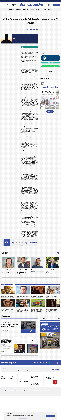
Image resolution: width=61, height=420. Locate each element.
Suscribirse (56, 4)
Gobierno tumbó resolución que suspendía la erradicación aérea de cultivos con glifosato (6, 341)
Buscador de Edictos (46, 9)
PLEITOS (32, 9)
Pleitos (43, 318)
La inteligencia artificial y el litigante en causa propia (51, 270)
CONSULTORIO (18, 9)
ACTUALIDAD (11, 9)
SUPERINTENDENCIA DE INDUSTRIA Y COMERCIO (35, 384)
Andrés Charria (33, 271)
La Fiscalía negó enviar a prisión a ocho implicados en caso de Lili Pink (32, 341)
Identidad (7, 0)
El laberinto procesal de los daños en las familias (10, 325)
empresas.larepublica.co (25, 390)
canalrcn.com (48, 390)
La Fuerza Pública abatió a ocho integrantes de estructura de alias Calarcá (19, 341)
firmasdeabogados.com (37, 390)
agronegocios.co (14, 390)
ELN (47, 0)
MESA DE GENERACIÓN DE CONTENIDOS (34, 377)
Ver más (49, 111)
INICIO (2, 376)
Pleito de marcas (30, 0)
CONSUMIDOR (25, 9)
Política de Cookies (23, 418)
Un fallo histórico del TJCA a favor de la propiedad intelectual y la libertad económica (22, 271)
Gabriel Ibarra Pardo (49, 272)
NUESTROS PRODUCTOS (23, 379)
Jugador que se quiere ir (36, 269)
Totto (36, 0)
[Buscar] (7, 5)
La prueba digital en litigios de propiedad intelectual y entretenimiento (8, 271)
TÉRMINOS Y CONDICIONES (23, 381)
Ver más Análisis (54, 252)
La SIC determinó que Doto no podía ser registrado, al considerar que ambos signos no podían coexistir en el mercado (49, 329)
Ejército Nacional (42, 0)
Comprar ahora (50, 62)
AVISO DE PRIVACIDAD (34, 379)
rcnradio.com (55, 390)
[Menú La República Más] (2, 5)
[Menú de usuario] (48, 5)
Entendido (50, 415)
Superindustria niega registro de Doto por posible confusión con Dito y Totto (50, 326)
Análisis (5, 253)
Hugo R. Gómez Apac (20, 275)
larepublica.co (6, 390)
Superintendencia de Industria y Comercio (18, 0)
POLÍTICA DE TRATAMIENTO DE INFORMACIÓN (35, 381)
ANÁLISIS (37, 9)
